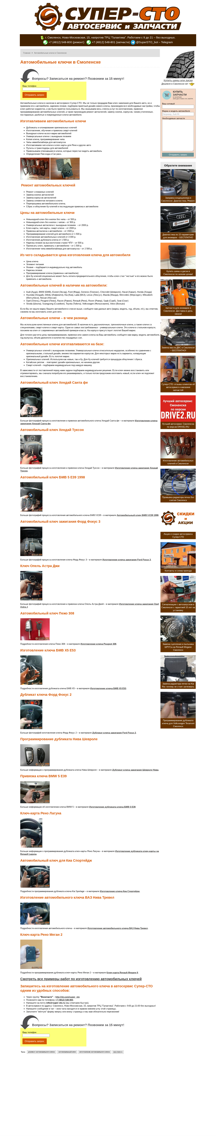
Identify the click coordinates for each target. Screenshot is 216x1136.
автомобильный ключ (67, 1052)
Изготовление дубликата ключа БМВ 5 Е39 (112, 807)
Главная (26, 53)
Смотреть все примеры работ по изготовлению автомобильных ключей (81, 979)
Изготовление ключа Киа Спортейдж (120, 891)
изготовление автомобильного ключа (94, 1052)
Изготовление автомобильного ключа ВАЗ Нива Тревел (117, 928)
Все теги (117, 1052)
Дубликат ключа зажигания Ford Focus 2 (114, 732)
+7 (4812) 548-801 (103, 42)
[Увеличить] (35, 179)
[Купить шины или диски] (178, 77)
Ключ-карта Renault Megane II (122, 972)
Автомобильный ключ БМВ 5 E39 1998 (137, 515)
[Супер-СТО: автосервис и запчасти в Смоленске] (108, 29)
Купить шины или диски (178, 80)
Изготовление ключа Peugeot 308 (98, 644)
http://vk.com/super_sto (67, 997)
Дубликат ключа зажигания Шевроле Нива (135, 770)
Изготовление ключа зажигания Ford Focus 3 (126, 559)
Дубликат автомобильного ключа (41, 1052)
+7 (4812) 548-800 (60, 42)
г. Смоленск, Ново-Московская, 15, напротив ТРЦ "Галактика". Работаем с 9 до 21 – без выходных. (110, 37)
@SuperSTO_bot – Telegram (154, 42)
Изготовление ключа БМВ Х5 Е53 (108, 688)
